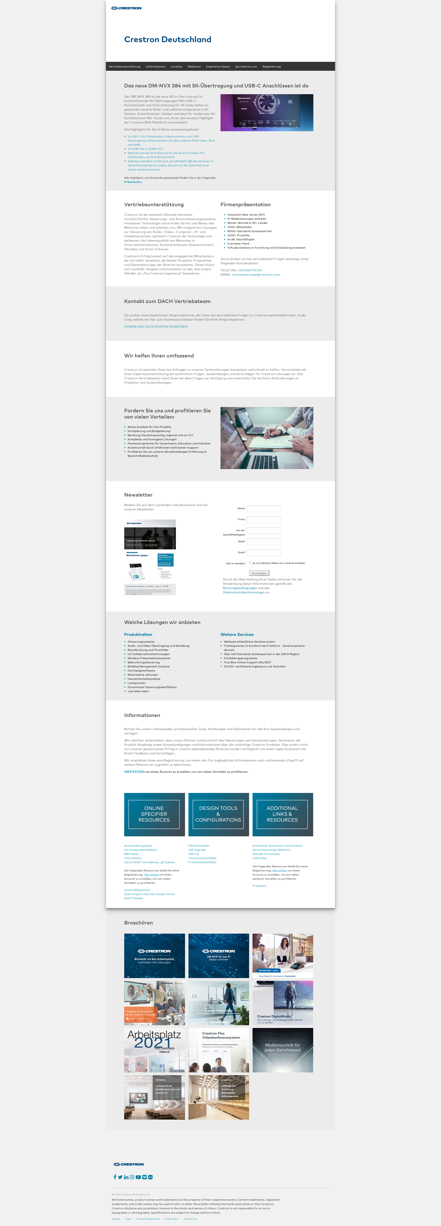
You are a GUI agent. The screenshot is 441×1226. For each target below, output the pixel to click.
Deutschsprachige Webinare (272, 849)
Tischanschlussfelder (202, 858)
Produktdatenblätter (202, 862)
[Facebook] (115, 1177)
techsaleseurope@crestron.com (256, 274)
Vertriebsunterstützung (124, 66)
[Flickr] (150, 1177)
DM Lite (193, 854)
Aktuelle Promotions (266, 854)
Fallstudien (260, 858)
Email (241, 552)
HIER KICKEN (134, 771)
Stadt (241, 541)
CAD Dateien (133, 858)
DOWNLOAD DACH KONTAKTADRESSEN (156, 326)
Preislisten (259, 885)
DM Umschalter (198, 845)
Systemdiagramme (137, 890)
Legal (128, 1218)
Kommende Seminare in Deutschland (277, 845)
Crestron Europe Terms (148, 1218)
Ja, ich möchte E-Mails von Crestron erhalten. (278, 562)
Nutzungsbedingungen (240, 588)
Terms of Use (190, 1218)
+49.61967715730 (249, 270)
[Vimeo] (144, 1177)
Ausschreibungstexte (138, 845)
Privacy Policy (171, 1218)
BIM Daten (131, 854)
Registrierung (272, 66)
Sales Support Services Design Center (149, 894)
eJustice (176, 66)
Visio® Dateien (133, 898)
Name (241, 508)
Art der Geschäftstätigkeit (234, 532)
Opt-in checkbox (235, 563)
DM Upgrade (197, 849)
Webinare (194, 66)
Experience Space (218, 66)
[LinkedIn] (126, 1177)
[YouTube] (138, 1177)
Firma (241, 519)
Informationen (156, 66)
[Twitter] (120, 1177)
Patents (116, 1218)
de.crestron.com (246, 66)
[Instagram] (132, 1177)
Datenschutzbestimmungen (244, 592)
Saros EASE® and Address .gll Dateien (149, 862)
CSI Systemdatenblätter (140, 849)
